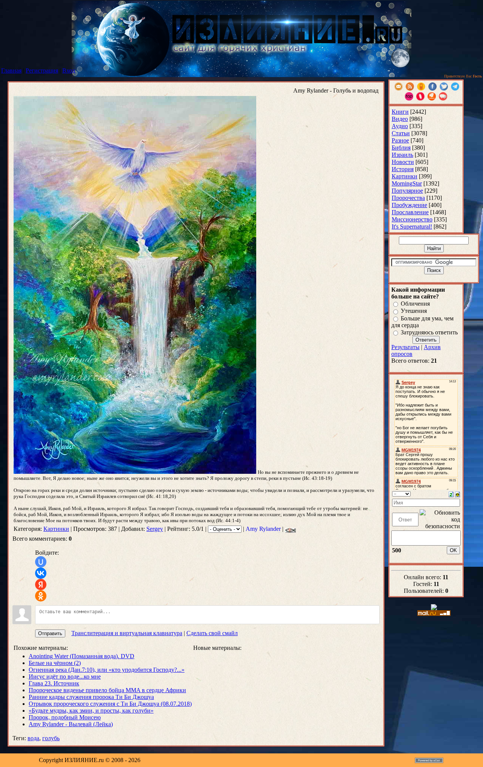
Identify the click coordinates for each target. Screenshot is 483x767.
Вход (68, 70)
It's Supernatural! (412, 226)
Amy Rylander (263, 529)
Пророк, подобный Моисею (65, 717)
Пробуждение (409, 205)
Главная (11, 70)
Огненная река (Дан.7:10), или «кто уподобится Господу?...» (107, 669)
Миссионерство (412, 219)
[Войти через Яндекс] (40, 584)
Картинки (56, 529)
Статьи (401, 133)
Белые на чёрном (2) (55, 663)
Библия (401, 147)
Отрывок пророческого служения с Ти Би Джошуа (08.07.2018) (110, 704)
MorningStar (407, 183)
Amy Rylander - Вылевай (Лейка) (71, 724)
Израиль (402, 155)
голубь (51, 738)
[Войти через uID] (40, 562)
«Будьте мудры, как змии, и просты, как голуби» (91, 710)
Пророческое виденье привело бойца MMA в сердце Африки (107, 690)
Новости (403, 162)
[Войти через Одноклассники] (40, 596)
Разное (400, 140)
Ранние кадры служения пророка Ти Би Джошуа (91, 697)
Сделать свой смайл (212, 633)
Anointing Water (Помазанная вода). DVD (81, 656)
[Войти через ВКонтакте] (40, 573)
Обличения (415, 303)
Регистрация (42, 70)
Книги (400, 111)
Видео (400, 119)
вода (33, 738)
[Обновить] (451, 493)
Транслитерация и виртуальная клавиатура (126, 633)
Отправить (50, 633)
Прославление (410, 212)
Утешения (414, 311)
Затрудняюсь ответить (429, 332)
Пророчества (408, 198)
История (403, 169)
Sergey (154, 529)
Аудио (400, 126)
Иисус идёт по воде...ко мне (65, 676)
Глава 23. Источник (54, 683)
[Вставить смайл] (457, 493)
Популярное (407, 190)
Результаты (405, 347)
